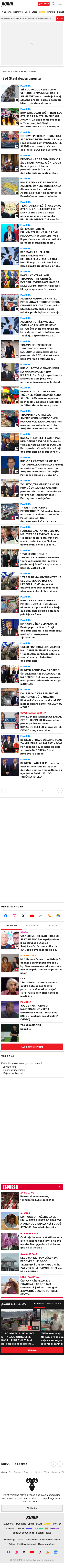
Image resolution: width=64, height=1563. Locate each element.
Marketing (9, 1539)
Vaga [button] (47, 1472)
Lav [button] (31, 1472)
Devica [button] (38, 1472)
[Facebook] (5, 916)
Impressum (32, 1539)
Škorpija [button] (56, 1472)
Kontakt (20, 1539)
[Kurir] (6, 4)
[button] (60, 1464)
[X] (23, 916)
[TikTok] (40, 916)
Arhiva (12, 1544)
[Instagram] (14, 916)
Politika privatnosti (26, 1544)
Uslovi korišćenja (46, 1544)
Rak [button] (26, 1472)
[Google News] (58, 916)
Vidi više (32, 1508)
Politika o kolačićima (50, 1539)
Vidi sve (32, 1350)
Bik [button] (10, 1472)
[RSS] (49, 916)
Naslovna (7, 71)
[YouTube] (32, 916)
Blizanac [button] (18, 1472)
